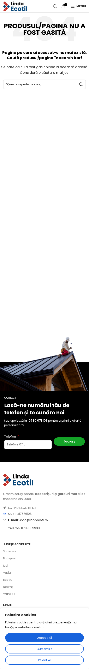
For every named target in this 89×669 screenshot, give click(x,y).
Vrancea (9, 594)
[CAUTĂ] (81, 84)
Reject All (44, 660)
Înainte (69, 442)
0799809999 (24, 528)
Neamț (8, 587)
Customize (44, 649)
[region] (44, 638)
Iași (5, 566)
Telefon (10, 436)
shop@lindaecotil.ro (28, 520)
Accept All (44, 638)
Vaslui (7, 573)
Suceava (9, 551)
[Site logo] (15, 6)
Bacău (7, 580)
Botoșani (9, 558)
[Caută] (55, 6)
